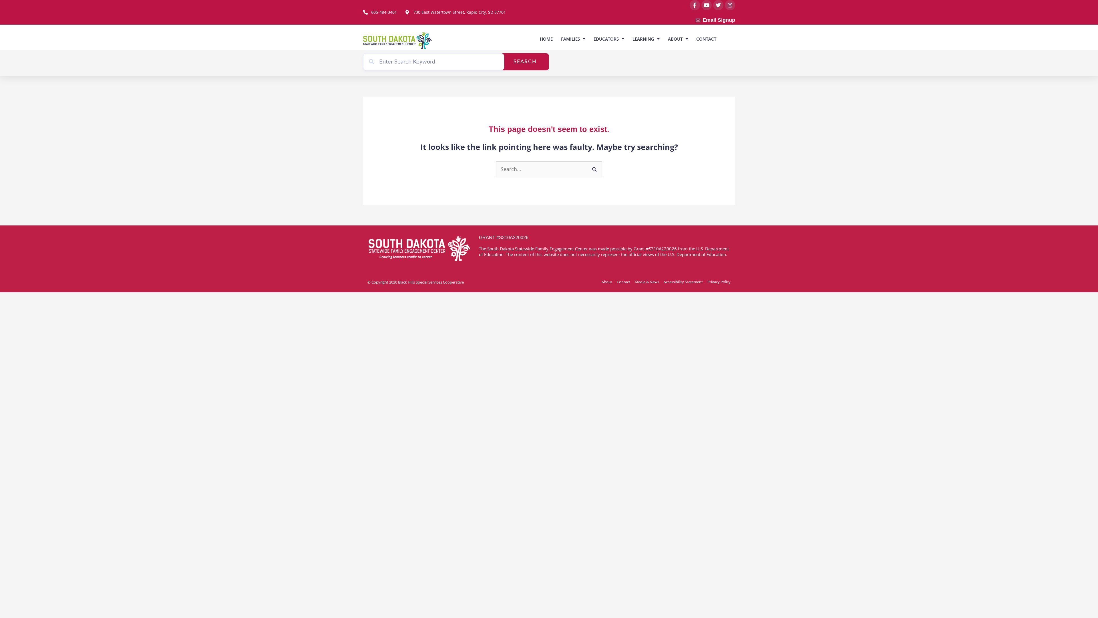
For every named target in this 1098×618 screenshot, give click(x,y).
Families (570, 39)
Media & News (647, 281)
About (675, 39)
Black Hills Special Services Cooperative (431, 282)
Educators (606, 39)
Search (525, 61)
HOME (546, 39)
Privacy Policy (719, 281)
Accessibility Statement (683, 281)
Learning (643, 39)
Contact (706, 39)
